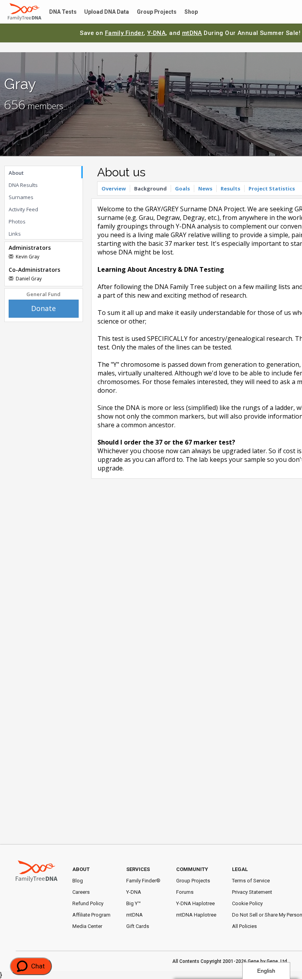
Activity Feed (23, 209)
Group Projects (148, 12)
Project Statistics (272, 188)
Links (15, 233)
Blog (77, 880)
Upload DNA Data (101, 12)
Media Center (87, 926)
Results (230, 188)
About (16, 172)
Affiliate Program (91, 914)
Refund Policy (87, 903)
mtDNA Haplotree (196, 914)
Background (150, 188)
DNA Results (23, 184)
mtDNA (192, 33)
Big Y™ (133, 903)
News (205, 188)
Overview (113, 188)
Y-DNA (156, 33)
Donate (43, 308)
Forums (184, 892)
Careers (81, 892)
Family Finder (124, 33)
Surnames (21, 197)
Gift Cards (137, 926)
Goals (182, 188)
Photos (17, 221)
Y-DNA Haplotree (195, 903)
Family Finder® (143, 880)
